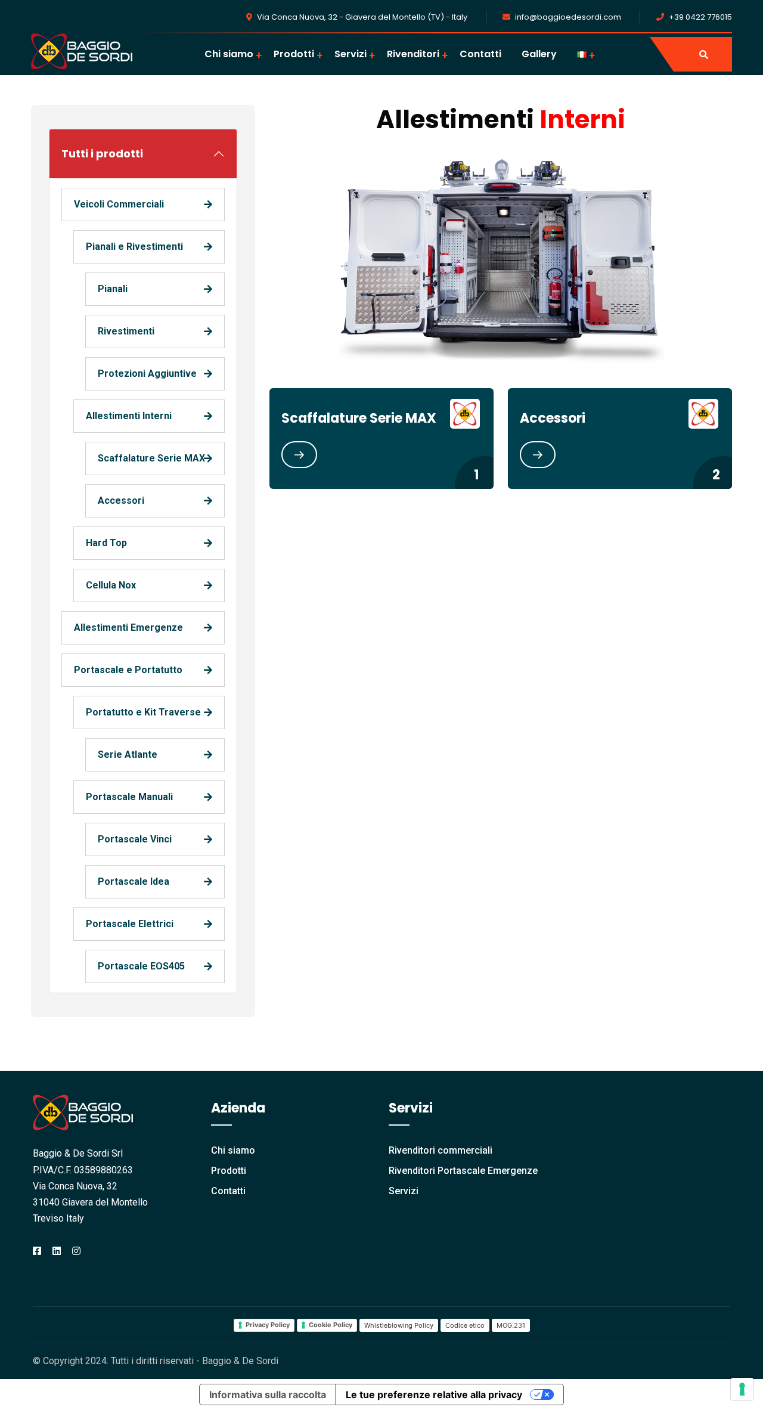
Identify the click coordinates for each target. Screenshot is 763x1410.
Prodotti (294, 54)
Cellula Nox (111, 585)
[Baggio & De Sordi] (81, 50)
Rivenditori (413, 54)
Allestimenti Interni (129, 416)
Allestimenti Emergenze (128, 627)
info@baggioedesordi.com (568, 17)
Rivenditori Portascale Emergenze (463, 1170)
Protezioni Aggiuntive (147, 373)
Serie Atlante (127, 754)
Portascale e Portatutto (128, 669)
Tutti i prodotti (102, 153)
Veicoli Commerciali (119, 204)
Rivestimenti (126, 331)
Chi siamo (228, 54)
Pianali (113, 289)
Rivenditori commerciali (440, 1150)
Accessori (121, 500)
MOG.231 (511, 1325)
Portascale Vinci (135, 839)
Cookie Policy (330, 1325)
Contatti (480, 54)
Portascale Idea (133, 881)
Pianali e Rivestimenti (134, 246)
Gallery (539, 54)
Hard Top (106, 542)
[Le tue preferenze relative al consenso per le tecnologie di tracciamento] (742, 1389)
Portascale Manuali (129, 796)
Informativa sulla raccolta (267, 1394)
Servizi (350, 54)
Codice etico (465, 1325)
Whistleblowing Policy (398, 1325)
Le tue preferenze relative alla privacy (434, 1394)
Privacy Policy (268, 1325)
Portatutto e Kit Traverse (143, 712)
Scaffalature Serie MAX (151, 458)
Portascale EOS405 (141, 966)
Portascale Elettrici (129, 923)
